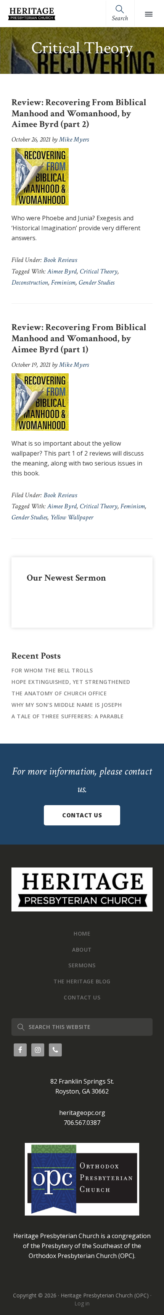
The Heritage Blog (82, 981)
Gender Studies (96, 282)
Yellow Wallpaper (71, 517)
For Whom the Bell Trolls (52, 670)
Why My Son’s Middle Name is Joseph (66, 704)
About (82, 949)
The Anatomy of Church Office (59, 693)
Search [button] (120, 18)
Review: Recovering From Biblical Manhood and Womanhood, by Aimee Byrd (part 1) (78, 338)
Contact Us (82, 815)
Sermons (82, 965)
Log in (82, 1303)
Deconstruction (29, 282)
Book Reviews (60, 260)
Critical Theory (98, 271)
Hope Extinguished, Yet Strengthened (70, 681)
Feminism (63, 282)
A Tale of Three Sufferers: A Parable (67, 716)
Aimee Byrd (62, 271)
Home (82, 933)
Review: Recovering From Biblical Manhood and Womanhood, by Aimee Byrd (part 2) (78, 113)
